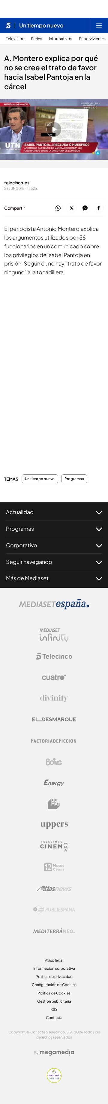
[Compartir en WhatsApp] (58, 208)
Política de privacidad (54, 976)
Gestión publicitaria (54, 1001)
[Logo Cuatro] (54, 677)
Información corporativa (54, 968)
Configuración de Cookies (54, 984)
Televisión (15, 39)
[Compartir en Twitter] (71, 208)
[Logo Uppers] (54, 825)
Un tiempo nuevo (41, 25)
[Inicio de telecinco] (8, 25)
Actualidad (20, 511)
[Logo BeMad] (54, 804)
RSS (54, 1009)
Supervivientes (92, 39)
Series (36, 39)
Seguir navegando (29, 561)
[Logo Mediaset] (54, 607)
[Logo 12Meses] (54, 867)
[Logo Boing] (54, 761)
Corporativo (21, 545)
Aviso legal (54, 960)
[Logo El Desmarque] (54, 719)
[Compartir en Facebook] (98, 208)
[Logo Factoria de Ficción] (54, 740)
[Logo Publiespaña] (54, 909)
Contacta (54, 1017)
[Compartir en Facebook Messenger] (85, 208)
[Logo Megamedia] (57, 1052)
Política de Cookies (54, 993)
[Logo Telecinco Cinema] (54, 846)
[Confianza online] (54, 1081)
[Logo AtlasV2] (54, 888)
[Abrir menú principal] (99, 25)
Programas (74, 479)
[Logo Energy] (54, 783)
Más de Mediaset (27, 577)
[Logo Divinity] (54, 698)
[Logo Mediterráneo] (54, 930)
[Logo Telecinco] (54, 656)
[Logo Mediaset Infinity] (54, 635)
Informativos (60, 39)
